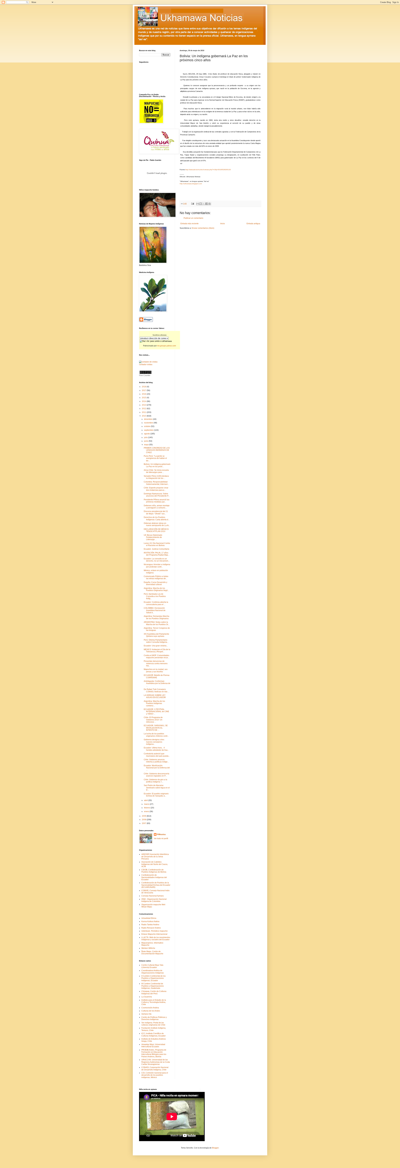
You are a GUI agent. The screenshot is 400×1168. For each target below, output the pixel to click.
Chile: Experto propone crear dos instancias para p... (156, 489)
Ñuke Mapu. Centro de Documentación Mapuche (152, 952)
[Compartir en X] (203, 203)
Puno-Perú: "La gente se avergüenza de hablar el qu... (155, 458)
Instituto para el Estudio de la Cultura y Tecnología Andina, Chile (153, 1002)
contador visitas (145, 364)
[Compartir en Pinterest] (209, 203)
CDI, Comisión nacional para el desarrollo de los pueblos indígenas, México (154, 1075)
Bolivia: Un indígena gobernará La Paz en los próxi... (157, 465)
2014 (144, 401)
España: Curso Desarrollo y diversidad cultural (155, 583)
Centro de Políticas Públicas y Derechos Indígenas (154, 1018)
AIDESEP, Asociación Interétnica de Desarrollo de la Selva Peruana (155, 856)
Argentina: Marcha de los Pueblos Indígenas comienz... (154, 703)
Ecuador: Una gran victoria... (156, 646)
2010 (144, 416)
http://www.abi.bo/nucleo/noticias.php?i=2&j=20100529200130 (208, 169)
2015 (144, 398)
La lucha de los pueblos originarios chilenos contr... (156, 735)
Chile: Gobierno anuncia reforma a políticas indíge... (156, 761)
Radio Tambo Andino (150, 924)
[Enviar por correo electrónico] (197, 203)
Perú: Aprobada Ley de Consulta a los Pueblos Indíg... (155, 596)
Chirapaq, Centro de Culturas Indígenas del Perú (153, 992)
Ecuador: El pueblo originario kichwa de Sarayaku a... (156, 795)
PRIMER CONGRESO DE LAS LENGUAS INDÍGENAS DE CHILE (157, 450)
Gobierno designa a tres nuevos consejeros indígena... (154, 742)
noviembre (149, 423)
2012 (144, 408)
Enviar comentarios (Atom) (203, 228)
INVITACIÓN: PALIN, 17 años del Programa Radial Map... (156, 554)
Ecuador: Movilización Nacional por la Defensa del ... (157, 767)
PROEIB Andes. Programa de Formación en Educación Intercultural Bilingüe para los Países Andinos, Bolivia (153, 1053)
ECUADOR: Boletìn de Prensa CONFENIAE (156, 676)
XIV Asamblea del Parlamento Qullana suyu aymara (156, 635)
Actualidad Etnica (148, 918)
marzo (147, 804)
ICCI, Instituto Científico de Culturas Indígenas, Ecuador (153, 1034)
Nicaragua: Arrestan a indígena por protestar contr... (157, 565)
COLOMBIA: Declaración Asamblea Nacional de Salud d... (154, 610)
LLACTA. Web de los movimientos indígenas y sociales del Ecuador (155, 938)
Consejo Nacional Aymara (152, 896)
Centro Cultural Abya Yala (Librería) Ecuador (152, 966)
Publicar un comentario (193, 218)
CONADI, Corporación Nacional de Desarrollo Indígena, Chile (154, 1068)
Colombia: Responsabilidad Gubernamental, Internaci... (156, 483)
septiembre (149, 430)
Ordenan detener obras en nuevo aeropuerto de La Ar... (157, 524)
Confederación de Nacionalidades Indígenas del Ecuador (154, 877)
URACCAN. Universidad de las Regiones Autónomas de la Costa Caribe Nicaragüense (155, 1062)
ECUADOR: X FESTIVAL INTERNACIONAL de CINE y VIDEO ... (156, 711)
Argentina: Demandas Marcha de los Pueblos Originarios (156, 617)
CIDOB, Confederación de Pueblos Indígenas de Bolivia (153, 871)
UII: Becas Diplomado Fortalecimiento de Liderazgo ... (153, 537)
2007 (144, 823)
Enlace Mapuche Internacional (154, 934)
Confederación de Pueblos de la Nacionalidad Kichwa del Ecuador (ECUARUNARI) (155, 885)
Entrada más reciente (189, 223)
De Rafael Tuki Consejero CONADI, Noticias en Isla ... (156, 690)
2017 (144, 390)
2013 (144, 405)
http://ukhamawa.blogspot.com (191, 184)
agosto (147, 434)
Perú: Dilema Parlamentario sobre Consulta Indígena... (156, 641)
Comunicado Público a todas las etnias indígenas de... (156, 577)
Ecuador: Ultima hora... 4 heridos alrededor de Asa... (156, 749)
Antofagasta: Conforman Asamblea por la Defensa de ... (157, 683)
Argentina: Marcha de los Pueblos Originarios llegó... (156, 589)
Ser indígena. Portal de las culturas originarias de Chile (153, 1024)
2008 (144, 820)
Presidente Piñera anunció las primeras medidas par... (156, 501)
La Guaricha (146, 997)
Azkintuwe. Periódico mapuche (154, 931)
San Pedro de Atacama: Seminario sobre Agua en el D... (157, 787)
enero (147, 811)
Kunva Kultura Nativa (150, 921)
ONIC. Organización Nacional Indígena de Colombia (154, 900)
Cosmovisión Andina (150, 1008)
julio (146, 437)
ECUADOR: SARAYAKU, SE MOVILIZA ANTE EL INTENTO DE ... (156, 727)
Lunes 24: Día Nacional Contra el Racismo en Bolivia (157, 544)
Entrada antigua (253, 223)
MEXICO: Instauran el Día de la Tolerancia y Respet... (157, 650)
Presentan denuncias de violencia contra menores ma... (156, 663)
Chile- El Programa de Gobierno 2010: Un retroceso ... (153, 719)
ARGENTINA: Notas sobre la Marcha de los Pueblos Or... (156, 623)
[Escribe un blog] (200, 203)
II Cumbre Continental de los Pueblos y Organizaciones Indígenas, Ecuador (153, 978)
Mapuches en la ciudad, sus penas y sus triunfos (156, 670)
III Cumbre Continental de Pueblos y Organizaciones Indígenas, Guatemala (152, 986)
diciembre (148, 419)
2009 (144, 816)
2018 (144, 387)
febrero (147, 808)
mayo (146, 445)
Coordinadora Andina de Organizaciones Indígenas (152, 971)
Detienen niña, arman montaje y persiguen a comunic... (157, 506)
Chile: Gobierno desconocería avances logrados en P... (156, 775)
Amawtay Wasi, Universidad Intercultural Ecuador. (153, 1045)
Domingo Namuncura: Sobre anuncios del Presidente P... (157, 495)
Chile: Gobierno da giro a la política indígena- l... (155, 781)
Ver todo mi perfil (161, 838)
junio (146, 441)
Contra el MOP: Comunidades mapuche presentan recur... (156, 656)
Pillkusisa (161, 834)
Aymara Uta (146, 1014)
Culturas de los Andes (150, 1011)
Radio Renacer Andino (151, 928)
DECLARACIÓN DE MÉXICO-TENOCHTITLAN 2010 (156, 530)
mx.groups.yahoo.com (166, 346)
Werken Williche (148, 948)
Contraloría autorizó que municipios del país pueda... (157, 755)
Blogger (215, 1148)
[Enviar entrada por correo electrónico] (192, 204)
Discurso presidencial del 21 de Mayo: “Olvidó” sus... (156, 512)
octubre (147, 426)
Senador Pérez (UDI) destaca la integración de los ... (156, 477)
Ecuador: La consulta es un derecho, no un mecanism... (157, 560)
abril (146, 800)
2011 (144, 412)
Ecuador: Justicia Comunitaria (156, 549)
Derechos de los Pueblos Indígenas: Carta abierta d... (157, 518)
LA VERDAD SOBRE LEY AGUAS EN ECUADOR (155, 696)
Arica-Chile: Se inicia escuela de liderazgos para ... (156, 471)
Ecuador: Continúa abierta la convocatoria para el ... (156, 603)
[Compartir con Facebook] (206, 203)
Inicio (222, 223)
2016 (144, 394)
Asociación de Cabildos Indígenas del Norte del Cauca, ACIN (154, 864)
